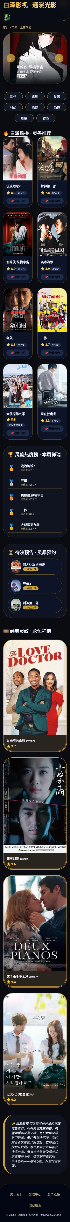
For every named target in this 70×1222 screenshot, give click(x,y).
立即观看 (22, 76)
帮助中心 (35, 1194)
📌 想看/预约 (17, 201)
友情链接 (53, 1194)
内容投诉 (35, 1205)
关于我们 (16, 1194)
